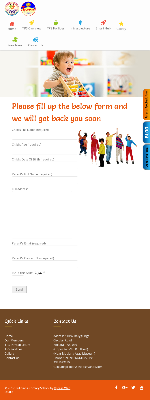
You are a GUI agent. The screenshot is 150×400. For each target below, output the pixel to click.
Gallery (121, 29)
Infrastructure (80, 28)
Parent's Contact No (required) (33, 258)
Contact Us (35, 45)
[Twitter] (133, 388)
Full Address (20, 189)
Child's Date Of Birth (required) (33, 159)
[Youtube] (141, 388)
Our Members (14, 340)
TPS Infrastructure (17, 345)
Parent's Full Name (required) (32, 174)
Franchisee (15, 45)
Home (12, 29)
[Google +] (124, 388)
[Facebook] (116, 388)
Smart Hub (103, 28)
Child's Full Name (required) (31, 130)
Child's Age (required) (26, 145)
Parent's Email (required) (29, 243)
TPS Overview (31, 28)
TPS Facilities (56, 28)
